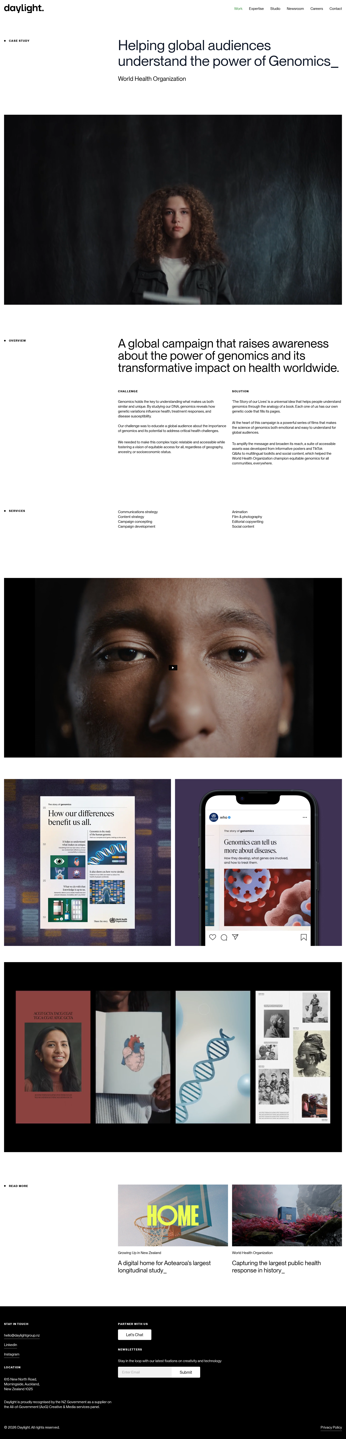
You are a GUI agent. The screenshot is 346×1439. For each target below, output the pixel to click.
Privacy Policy (331, 1427)
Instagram (11, 1354)
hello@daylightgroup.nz (22, 1335)
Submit (186, 1372)
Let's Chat (134, 1334)
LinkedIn (10, 1345)
